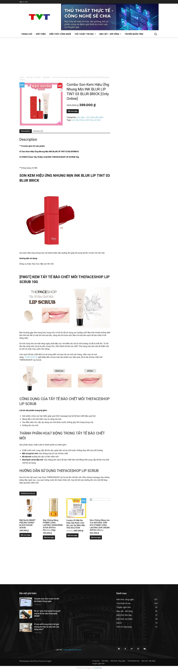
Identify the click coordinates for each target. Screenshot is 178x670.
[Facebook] (125, 648)
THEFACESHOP (31, 357)
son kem (97, 120)
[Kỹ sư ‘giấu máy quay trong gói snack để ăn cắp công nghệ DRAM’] (25, 614)
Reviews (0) (38, 131)
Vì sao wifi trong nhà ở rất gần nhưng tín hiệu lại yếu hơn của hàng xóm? (46, 626)
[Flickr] (131, 648)
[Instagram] (138, 648)
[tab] (25, 131)
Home (21, 77)
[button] (155, 34)
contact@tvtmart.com (72, 649)
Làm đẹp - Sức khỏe (33, 77)
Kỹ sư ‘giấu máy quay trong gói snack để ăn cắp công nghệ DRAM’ (47, 613)
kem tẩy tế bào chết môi (82, 120)
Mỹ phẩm (46, 77)
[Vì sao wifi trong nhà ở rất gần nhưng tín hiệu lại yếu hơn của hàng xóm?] (25, 627)
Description (25, 131)
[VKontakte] (144, 648)
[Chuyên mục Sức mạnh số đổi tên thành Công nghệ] (25, 602)
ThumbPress (97, 668)
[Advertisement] (89, 56)
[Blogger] (118, 648)
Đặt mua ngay (72, 111)
